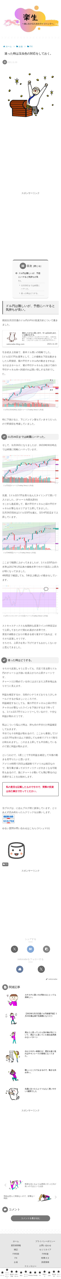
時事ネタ (45, 1258)
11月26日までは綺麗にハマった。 (30, 287)
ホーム (16, 1241)
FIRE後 (45, 1254)
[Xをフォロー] (41, 969)
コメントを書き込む (30, 1218)
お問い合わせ (45, 1245)
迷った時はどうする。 (30, 293)
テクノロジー (30, 1266)
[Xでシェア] (14, 949)
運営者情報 (16, 1245)
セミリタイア (45, 1249)
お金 (16, 1262)
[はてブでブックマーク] (30, 949)
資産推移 (45, 1262)
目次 (29, 266)
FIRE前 (16, 1254)
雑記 (16, 1249)
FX (6, 864)
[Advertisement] (30, 157)
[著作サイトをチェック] (19, 969)
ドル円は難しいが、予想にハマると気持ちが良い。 (29, 277)
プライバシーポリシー (45, 1241)
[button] (46, 949)
